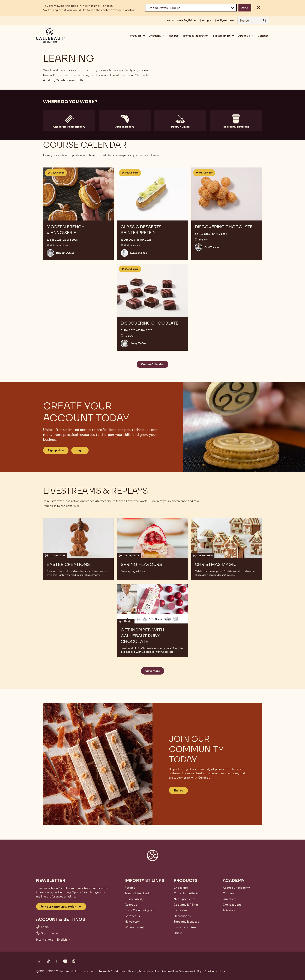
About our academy (236, 887)
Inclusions (180, 910)
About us (131, 904)
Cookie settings (215, 971)
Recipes (174, 35)
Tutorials (229, 910)
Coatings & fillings (186, 904)
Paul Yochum (212, 247)
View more (152, 671)
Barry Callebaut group (140, 910)
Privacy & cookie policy (143, 971)
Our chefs (229, 899)
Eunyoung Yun (138, 252)
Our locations (232, 904)
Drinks (178, 933)
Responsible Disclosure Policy (182, 971)
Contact (263, 35)
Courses (228, 893)
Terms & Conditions (112, 971)
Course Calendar (152, 364)
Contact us (132, 916)
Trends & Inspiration (195, 35)
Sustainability (134, 899)
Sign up (178, 790)
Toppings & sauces (186, 921)
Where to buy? (135, 927)
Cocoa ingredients (186, 893)
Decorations (182, 916)
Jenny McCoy (138, 343)
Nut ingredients (184, 899)
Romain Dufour (65, 252)
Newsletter (132, 921)
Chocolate (181, 887)
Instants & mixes (185, 927)
